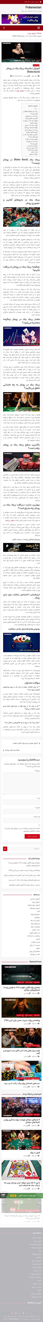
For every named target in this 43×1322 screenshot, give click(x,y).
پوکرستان (25, 76)
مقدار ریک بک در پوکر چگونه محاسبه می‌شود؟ (31, 126)
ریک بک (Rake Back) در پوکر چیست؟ (30, 112)
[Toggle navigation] (38, 27)
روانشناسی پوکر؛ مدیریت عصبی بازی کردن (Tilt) (24, 870)
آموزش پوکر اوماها (34, 905)
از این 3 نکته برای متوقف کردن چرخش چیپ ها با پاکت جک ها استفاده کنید (22, 1184)
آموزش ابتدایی (35, 899)
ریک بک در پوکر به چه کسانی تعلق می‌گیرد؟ (31, 131)
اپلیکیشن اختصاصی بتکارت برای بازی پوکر (32, 147)
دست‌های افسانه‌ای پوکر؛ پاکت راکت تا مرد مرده (24, 880)
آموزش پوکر (36, 65)
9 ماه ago (35, 1023)
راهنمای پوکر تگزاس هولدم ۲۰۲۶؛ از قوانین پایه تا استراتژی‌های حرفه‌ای (22, 988)
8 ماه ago (35, 993)
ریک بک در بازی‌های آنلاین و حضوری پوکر (32, 117)
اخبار (38, 911)
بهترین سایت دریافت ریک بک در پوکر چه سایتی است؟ (31, 141)
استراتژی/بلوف (35, 914)
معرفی (38, 948)
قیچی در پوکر (35, 1152)
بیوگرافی (37, 917)
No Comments (17, 76)
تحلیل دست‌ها (35, 920)
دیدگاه (37, 771)
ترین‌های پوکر (35, 923)
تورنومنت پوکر (35, 926)
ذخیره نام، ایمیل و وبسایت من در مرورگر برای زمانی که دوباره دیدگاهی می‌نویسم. (22, 829)
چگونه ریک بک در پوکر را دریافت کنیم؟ (30, 122)
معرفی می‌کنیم (10, 520)
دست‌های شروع (35, 933)
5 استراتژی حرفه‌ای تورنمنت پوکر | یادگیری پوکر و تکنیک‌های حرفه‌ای (22, 1121)
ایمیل (37, 807)
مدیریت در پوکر (35, 945)
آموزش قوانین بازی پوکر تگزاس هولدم (25, 743)
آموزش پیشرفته (35, 908)
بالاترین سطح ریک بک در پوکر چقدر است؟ (30, 136)
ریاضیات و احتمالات (33, 936)
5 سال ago (35, 1189)
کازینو (38, 939)
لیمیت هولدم (35, 942)
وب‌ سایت (37, 816)
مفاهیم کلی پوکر (35, 951)
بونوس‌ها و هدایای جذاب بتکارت (33, 151)
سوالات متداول (33, 154)
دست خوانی (36, 930)
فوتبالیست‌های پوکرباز (12, 750)
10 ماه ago (34, 1087)
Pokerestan (33, 7)
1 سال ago (35, 1125)
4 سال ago (35, 76)
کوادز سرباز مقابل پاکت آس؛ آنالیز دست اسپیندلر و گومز (22, 875)
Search (5, 849)
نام (38, 798)
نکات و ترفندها (35, 954)
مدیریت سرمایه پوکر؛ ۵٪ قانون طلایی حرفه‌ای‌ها (24, 885)
